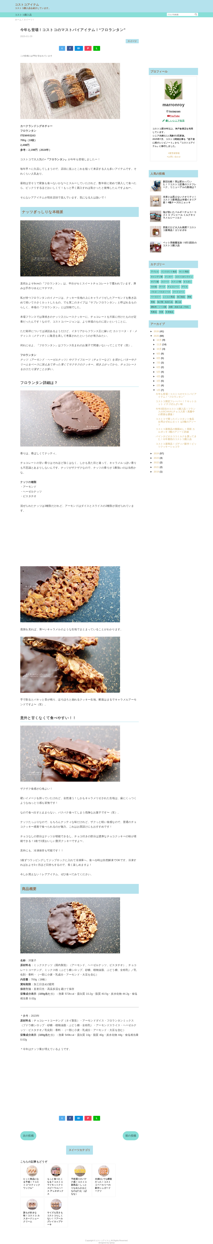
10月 (159, 349)
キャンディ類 (156, 277)
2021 (157, 467)
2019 (157, 471)
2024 (157, 453)
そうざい (187, 282)
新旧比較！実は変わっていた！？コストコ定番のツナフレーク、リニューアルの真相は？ (179, 184)
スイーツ (132, 41)
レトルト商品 (169, 297)
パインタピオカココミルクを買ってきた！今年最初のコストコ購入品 (176, 437)
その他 (154, 287)
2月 (159, 385)
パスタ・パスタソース (160, 292)
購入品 (178, 302)
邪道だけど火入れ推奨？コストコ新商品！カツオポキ (179, 228)
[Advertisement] (79, 544)
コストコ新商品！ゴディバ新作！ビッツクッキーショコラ (176, 445)
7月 (159, 362)
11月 (159, 344)
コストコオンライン (184, 277)
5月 (159, 371)
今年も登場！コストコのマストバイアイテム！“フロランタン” (176, 395)
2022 (157, 462)
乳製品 (154, 312)
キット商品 (184, 272)
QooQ (111, 1243)
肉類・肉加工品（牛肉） (179, 307)
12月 (159, 340)
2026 (157, 331)
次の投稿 (28, 1135)
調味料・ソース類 (158, 307)
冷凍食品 (169, 312)
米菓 (161, 312)
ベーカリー (156, 297)
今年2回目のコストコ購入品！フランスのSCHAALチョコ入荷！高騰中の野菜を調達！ (175, 411)
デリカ (184, 287)
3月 (159, 381)
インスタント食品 (169, 272)
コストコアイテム (27, 4)
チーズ (162, 287)
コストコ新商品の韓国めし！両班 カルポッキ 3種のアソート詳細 (175, 430)
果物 (189, 297)
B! (78, 48)
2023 (157, 458)
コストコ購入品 (23, 14)
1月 (159, 390)
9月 (159, 353)
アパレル (155, 272)
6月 (159, 367)
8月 (159, 358)
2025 (157, 336)
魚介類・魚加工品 (165, 302)
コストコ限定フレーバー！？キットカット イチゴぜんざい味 (176, 402)
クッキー (169, 277)
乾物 (153, 302)
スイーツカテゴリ (79, 1150)
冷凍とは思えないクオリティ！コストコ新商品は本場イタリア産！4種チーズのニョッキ (179, 199)
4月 (159, 376)
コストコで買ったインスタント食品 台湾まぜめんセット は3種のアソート (176, 422)
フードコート (178, 292)
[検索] (196, 14)
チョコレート (173, 287)
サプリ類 (155, 282)
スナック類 (176, 282)
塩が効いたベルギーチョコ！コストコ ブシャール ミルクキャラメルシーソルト (179, 215)
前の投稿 (130, 1135)
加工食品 (181, 297)
